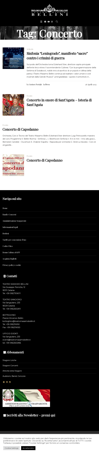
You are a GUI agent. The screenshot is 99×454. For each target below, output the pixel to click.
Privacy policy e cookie (12, 265)
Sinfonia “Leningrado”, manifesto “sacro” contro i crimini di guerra (57, 55)
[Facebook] (45, 21)
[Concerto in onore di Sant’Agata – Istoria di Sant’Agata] (13, 105)
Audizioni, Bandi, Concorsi (14, 376)
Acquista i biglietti (9, 259)
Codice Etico (8, 246)
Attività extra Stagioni (12, 371)
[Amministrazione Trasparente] (26, 398)
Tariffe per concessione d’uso (14, 240)
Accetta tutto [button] (28, 448)
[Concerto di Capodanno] (13, 165)
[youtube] (48, 21)
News (47, 84)
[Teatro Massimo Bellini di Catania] (49, 10)
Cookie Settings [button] (11, 448)
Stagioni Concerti (10, 365)
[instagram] (52, 21)
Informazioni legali (10, 227)
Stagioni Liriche (9, 360)
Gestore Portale (35, 84)
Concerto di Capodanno (20, 129)
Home (5, 208)
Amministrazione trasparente (14, 221)
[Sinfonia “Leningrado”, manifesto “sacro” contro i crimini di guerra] (13, 58)
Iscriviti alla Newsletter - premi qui (31, 415)
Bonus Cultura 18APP (11, 252)
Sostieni (6, 233)
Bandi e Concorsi (9, 214)
